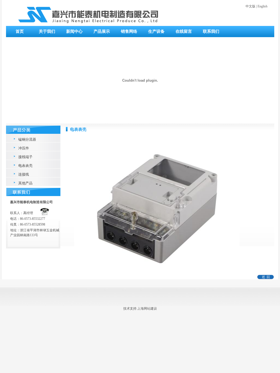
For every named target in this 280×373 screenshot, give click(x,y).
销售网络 (129, 31)
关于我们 (47, 31)
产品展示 (102, 31)
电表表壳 (25, 166)
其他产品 (25, 183)
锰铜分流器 (27, 139)
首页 (20, 31)
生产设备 (156, 31)
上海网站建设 (147, 308)
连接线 (23, 174)
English (262, 6)
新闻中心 (74, 31)
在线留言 (184, 31)
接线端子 (25, 157)
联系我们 (211, 31)
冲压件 (23, 148)
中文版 (250, 6)
